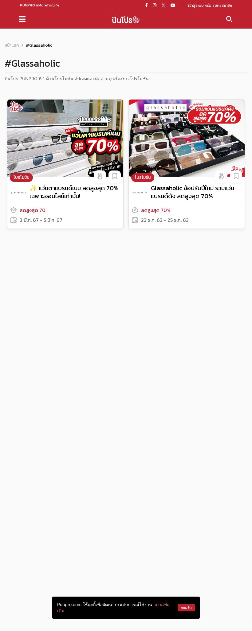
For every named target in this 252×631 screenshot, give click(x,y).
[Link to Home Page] (126, 19)
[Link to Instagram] (154, 5)
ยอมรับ (186, 607)
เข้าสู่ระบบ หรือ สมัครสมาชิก (210, 5)
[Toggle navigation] (22, 19)
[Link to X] (163, 5)
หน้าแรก (12, 45)
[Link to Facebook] (146, 5)
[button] (100, 176)
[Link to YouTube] (173, 5)
